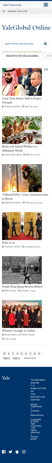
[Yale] (6, 378)
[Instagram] (24, 452)
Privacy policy (34, 437)
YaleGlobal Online (26, 27)
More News (30, 358)
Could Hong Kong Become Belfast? (22, 286)
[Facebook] (4, 452)
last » (16, 358)
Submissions (37, 415)
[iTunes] (18, 452)
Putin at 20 (8, 242)
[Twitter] (11, 452)
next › (7, 358)
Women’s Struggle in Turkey (18, 330)
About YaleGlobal (36, 405)
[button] (26, 43)
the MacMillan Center (38, 397)
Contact (35, 411)
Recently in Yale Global (24, 55)
